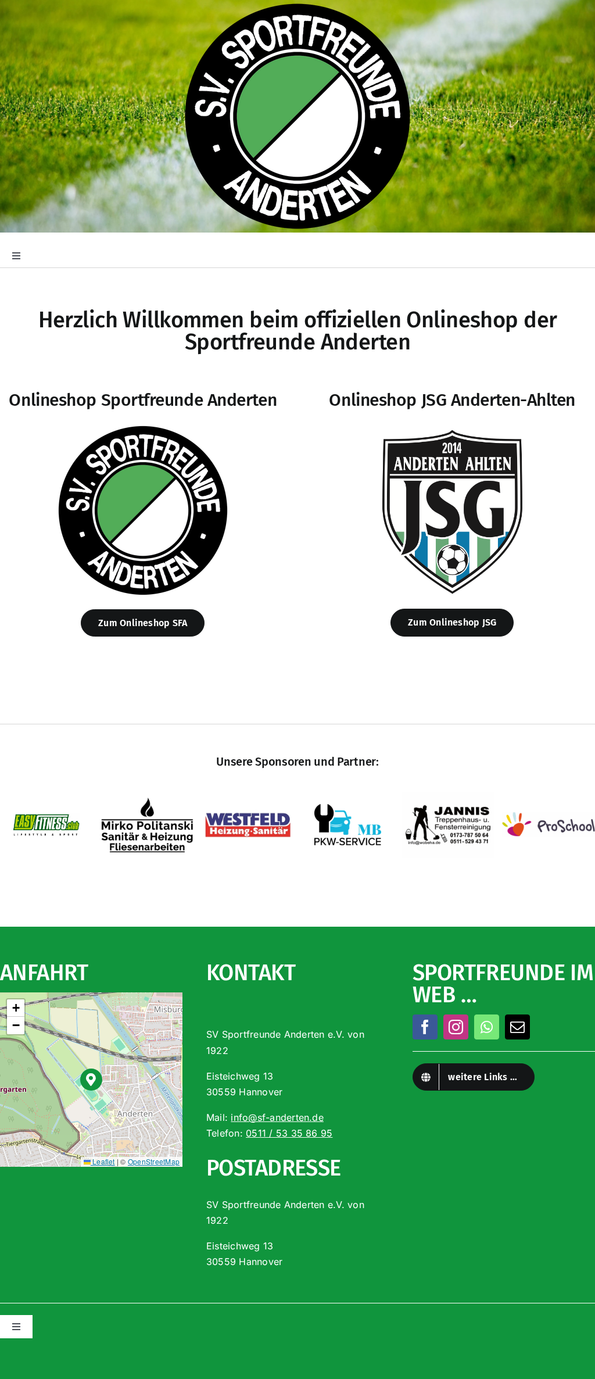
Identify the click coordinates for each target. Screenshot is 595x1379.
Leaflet (103, 1161)
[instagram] (455, 1026)
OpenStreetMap (154, 1161)
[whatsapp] (486, 1026)
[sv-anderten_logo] (143, 428)
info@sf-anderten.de (277, 1117)
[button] (91, 1080)
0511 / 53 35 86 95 (289, 1133)
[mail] (517, 1026)
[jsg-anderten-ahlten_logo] (452, 428)
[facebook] (425, 1026)
